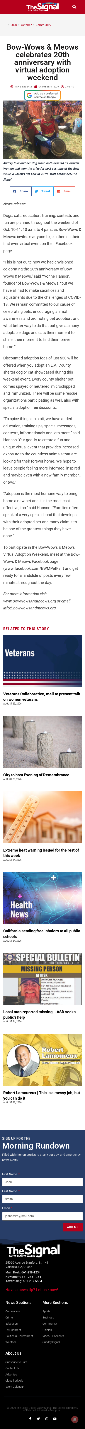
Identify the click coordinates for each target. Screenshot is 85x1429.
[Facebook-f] (30, 1418)
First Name (10, 1174)
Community (43, 25)
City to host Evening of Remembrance (36, 775)
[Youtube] (54, 1418)
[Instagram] (46, 1418)
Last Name (10, 1191)
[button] (11, 6)
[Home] (5, 25)
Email (6, 1208)
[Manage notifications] (74, 1419)
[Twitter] (38, 1418)
